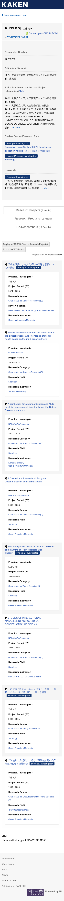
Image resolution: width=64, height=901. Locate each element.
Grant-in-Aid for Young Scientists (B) (24, 586)
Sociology (10, 147)
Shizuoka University (17, 391)
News (5, 875)
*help (56, 33)
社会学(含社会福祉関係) (37, 150)
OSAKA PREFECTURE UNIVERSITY (24, 677)
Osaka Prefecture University (20, 466)
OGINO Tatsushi (15, 353)
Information (8, 858)
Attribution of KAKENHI (14, 886)
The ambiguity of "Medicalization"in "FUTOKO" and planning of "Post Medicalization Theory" (30, 549)
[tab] (33, 210)
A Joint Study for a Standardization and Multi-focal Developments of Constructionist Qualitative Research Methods (30, 407)
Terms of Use (9, 880)
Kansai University (16, 463)
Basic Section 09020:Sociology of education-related (31, 310)
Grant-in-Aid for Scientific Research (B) (25, 372)
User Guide (8, 864)
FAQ (4, 869)
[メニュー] (60, 4)
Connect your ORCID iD (41, 33)
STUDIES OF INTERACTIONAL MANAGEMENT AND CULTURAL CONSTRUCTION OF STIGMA (23, 621)
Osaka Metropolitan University (21, 320)
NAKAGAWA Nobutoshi (18, 424)
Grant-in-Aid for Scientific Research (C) (25, 301)
